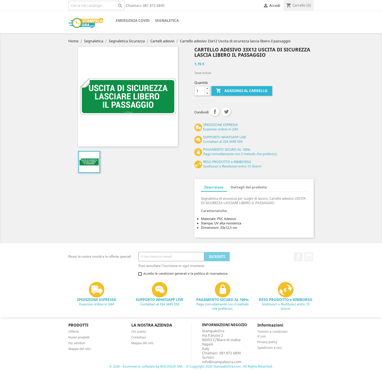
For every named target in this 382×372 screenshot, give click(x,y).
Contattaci (138, 337)
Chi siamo (138, 331)
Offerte (73, 331)
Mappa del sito (79, 349)
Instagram (308, 256)
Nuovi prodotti (79, 337)
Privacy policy (267, 342)
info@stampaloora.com (221, 361)
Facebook (298, 256)
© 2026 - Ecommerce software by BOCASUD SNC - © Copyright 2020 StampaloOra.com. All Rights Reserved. (191, 366)
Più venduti (76, 343)
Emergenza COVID (133, 20)
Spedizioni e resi (269, 348)
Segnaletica (167, 20)
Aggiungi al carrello (241, 90)
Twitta (226, 111)
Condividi (214, 111)
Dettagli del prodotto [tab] (249, 187)
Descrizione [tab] (213, 187)
